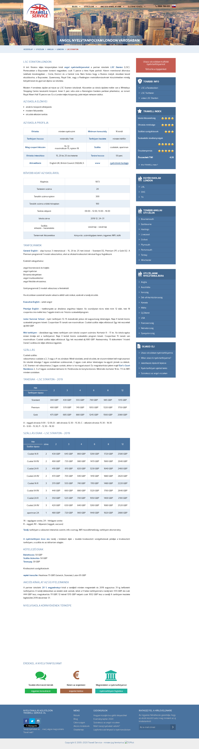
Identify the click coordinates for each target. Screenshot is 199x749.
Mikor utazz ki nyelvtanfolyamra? (156, 358)
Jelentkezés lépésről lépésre (153, 363)
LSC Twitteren (147, 93)
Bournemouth (147, 219)
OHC (143, 192)
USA (143, 317)
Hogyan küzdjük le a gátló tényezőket (110, 715)
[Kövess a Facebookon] (26, 722)
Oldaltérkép (79, 729)
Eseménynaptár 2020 (103, 719)
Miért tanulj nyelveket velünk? (106, 726)
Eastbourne (146, 224)
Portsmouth (146, 249)
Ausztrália (145, 287)
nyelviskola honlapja (119, 163)
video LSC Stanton (149, 98)
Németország (147, 328)
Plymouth (145, 244)
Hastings (145, 229)
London (60, 49)
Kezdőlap (28, 49)
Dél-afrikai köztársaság (152, 297)
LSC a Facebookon (149, 87)
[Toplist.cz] (129, 742)
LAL (143, 186)
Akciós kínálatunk (82, 726)
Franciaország (147, 323)
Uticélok (89, 6)
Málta (143, 307)
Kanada (144, 302)
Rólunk (77, 715)
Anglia (50, 49)
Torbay (144, 254)
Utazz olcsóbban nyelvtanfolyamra (157, 352)
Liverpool (145, 234)
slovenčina (174, 6)
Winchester (146, 260)
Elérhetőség (135, 6)
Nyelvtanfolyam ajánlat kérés (154, 368)
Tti (142, 197)
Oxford (144, 239)
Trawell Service (38, 14)
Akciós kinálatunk (111, 6)
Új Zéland (145, 312)
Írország (145, 292)
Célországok (79, 722)
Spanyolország (148, 333)
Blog (75, 6)
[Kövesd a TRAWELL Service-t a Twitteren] (32, 722)
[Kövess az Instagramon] (38, 722)
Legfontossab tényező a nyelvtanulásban (111, 729)
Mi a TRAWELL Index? (149, 165)
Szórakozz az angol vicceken (154, 373)
